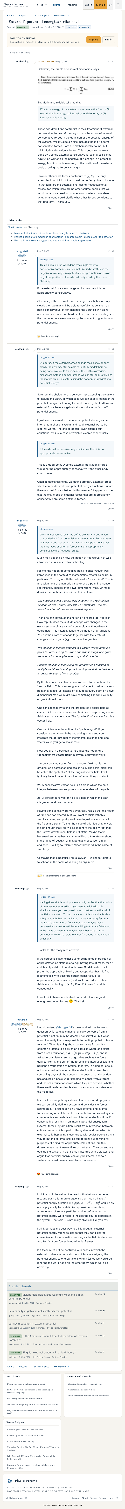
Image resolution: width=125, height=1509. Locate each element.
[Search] (118, 4)
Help (111, 1498)
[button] (46, 4)
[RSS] (117, 1498)
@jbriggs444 (64, 1027)
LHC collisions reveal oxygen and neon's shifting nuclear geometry (52, 240)
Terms (93, 1498)
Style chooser (15, 1498)
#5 (113, 888)
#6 (113, 1019)
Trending (71, 4)
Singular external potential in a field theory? (49, 1352)
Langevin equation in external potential (32, 1323)
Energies (71, 27)
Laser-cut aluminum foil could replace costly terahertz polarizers (51, 233)
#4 (113, 520)
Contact (75, 1498)
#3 (113, 349)
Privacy (102, 1498)
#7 (113, 1186)
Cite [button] (110, 208)
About (85, 1498)
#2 (113, 251)
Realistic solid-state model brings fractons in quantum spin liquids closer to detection (63, 236)
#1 (113, 61)
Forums (55, 4)
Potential (84, 27)
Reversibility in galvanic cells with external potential (40, 1311)
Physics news (15, 227)
